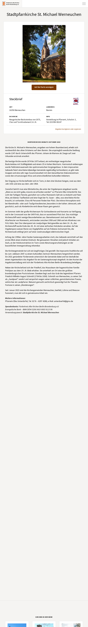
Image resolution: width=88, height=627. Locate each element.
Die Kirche (13, 117)
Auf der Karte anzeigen (44, 87)
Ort (10, 107)
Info (48, 117)
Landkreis (50, 107)
